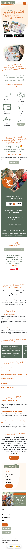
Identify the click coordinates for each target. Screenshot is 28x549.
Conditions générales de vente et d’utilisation (10, 540)
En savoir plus (21, 124)
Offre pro (8, 479)
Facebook (7, 528)
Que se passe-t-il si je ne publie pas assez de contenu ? (13, 370)
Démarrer (9, 486)
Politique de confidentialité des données (9, 538)
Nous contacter (6, 514)
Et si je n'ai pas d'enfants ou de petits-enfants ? (11, 391)
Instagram (7, 532)
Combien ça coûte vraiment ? (7, 378)
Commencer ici (14, 458)
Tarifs (6, 477)
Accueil (7, 471)
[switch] (14, 204)
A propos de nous (7, 512)
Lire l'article (14, 265)
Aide (4, 525)
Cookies (3, 544)
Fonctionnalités (14, 162)
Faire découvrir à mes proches (14, 249)
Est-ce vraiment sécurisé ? (6, 367)
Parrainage (8, 482)
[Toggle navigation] (24, 3)
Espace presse (6, 517)
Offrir (3, 509)
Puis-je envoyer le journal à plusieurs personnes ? (12, 374)
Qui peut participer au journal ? (8, 387)
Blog (3, 520)
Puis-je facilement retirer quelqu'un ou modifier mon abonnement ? (13, 382)
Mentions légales (5, 542)
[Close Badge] (20, 545)
